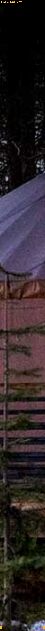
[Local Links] (44, 627)
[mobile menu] (43, 2)
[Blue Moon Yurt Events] (1, 627)
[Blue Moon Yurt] (11, 2)
